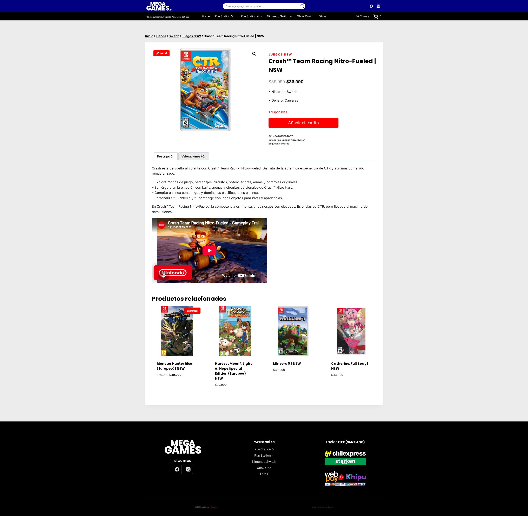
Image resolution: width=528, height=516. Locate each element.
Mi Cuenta (362, 16)
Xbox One (264, 468)
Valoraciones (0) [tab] (194, 156)
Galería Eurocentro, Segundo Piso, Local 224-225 (167, 17)
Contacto (321, 507)
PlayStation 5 (264, 449)
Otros (322, 16)
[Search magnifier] (302, 6)
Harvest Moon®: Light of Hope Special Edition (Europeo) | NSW (233, 371)
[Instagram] (378, 6)
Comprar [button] (177, 387)
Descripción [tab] (165, 156)
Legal (314, 507)
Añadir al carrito (303, 122)
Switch (301, 139)
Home (206, 16)
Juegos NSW (280, 54)
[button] (254, 54)
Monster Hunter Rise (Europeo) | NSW (174, 366)
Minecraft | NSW (287, 363)
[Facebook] (371, 6)
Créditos (214, 507)
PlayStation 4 (264, 455)
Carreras (284, 143)
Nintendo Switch (264, 462)
